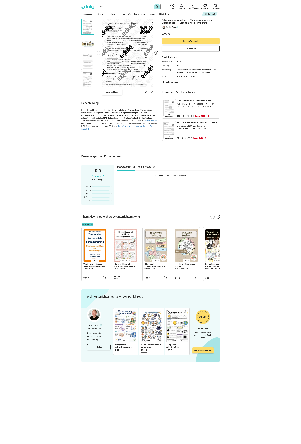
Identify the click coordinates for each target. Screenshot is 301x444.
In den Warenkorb (190, 41)
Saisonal (113, 14)
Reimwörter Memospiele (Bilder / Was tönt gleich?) (216, 265)
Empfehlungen (139, 14)
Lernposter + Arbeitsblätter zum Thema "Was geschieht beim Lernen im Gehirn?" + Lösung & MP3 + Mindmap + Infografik (125, 346)
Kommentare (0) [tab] (146, 166)
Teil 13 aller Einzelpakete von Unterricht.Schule (197, 122)
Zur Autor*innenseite (203, 350)
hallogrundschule (150, 269)
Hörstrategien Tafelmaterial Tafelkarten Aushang (155, 265)
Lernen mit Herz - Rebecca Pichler (218, 269)
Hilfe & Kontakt (164, 14)
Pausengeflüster (120, 269)
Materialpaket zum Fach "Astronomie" (151, 346)
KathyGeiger (88, 269)
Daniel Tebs (171, 27)
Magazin (152, 14)
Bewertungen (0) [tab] (126, 166)
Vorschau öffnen (112, 92)
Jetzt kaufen (191, 48)
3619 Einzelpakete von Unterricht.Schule (194, 100)
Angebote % (126, 14)
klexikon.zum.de (150, 121)
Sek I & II (101, 14)
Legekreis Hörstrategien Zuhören (185, 265)
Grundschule (87, 14)
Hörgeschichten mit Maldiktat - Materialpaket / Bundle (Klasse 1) (125, 265)
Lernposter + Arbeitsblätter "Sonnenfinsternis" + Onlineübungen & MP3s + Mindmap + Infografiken (176, 346)
